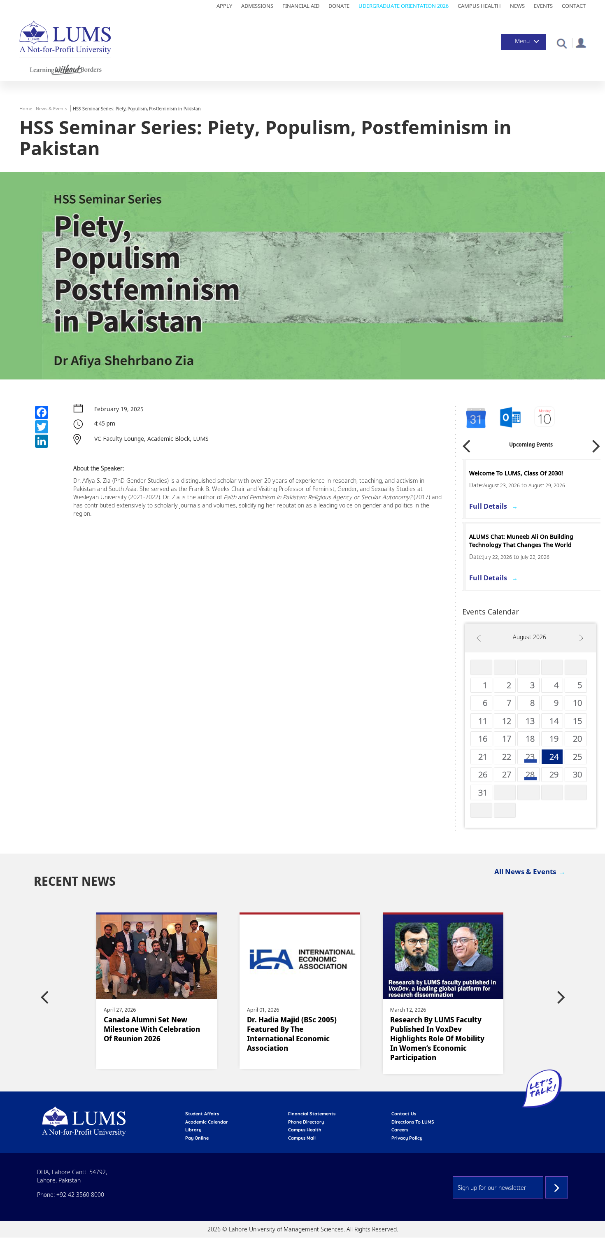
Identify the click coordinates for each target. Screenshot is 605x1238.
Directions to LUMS (412, 1122)
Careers (399, 1130)
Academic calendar (206, 1122)
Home (25, 108)
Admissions (257, 5)
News (517, 5)
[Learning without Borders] (65, 68)
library (193, 1130)
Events (543, 5)
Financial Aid (300, 5)
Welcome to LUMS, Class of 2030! (514, 473)
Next (596, 443)
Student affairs (202, 1114)
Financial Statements (311, 1114)
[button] (561, 43)
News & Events (51, 108)
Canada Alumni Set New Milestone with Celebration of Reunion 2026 (152, 1029)
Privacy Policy (406, 1138)
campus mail (302, 1138)
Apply (224, 5)
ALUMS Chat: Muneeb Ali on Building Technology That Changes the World (519, 541)
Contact (574, 5)
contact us (403, 1114)
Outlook (545, 418)
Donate (338, 5)
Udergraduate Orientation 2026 (403, 5)
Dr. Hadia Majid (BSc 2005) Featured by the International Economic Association (292, 1034)
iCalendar (510, 418)
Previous (466, 443)
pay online (197, 1138)
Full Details (486, 506)
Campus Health (479, 5)
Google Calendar (475, 418)
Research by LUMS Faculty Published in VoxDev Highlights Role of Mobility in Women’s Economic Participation (437, 1038)
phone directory (306, 1122)
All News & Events (525, 871)
